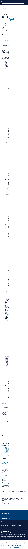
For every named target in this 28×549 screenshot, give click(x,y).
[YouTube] (6, 532)
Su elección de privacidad (12, 525)
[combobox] (12, 3)
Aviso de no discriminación (4, 525)
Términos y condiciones (12, 526)
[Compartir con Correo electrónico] (2, 503)
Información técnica (19, 526)
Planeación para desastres (20, 525)
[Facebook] (4, 532)
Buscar (25, 3)
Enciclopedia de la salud (5, 9)
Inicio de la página (5, 475)
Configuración (11, 547)
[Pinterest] (8, 532)
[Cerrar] (27, 541)
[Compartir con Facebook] (4, 503)
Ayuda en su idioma (3, 526)
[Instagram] (10, 532)
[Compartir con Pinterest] (8, 503)
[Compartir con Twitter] (6, 503)
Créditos (11, 20)
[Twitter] (1, 532)
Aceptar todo (16, 547)
